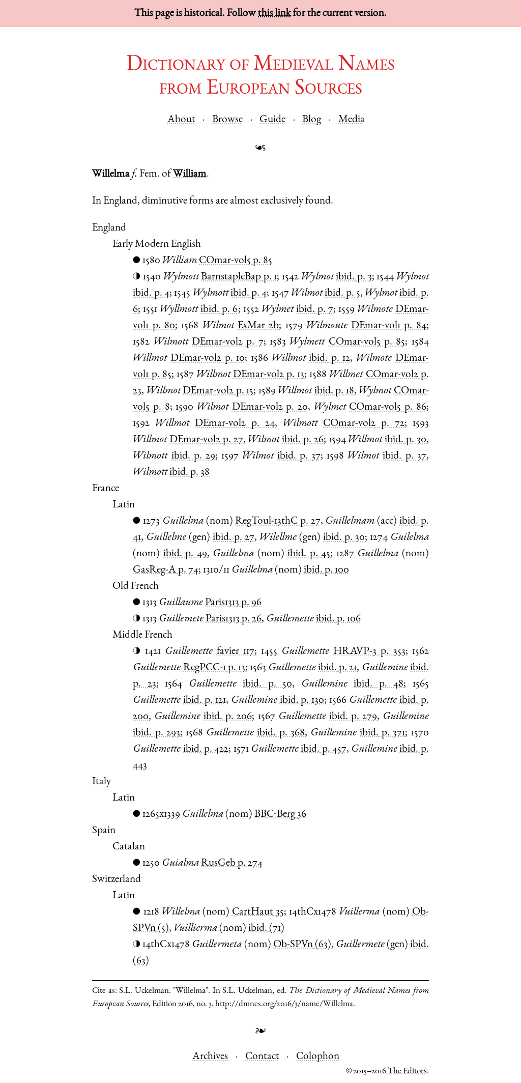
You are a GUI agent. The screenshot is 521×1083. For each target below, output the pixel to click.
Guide (272, 120)
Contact (262, 1056)
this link (274, 13)
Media (351, 120)
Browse (227, 120)
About (181, 120)
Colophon (317, 1056)
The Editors (407, 1071)
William (190, 174)
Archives (210, 1056)
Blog (311, 120)
